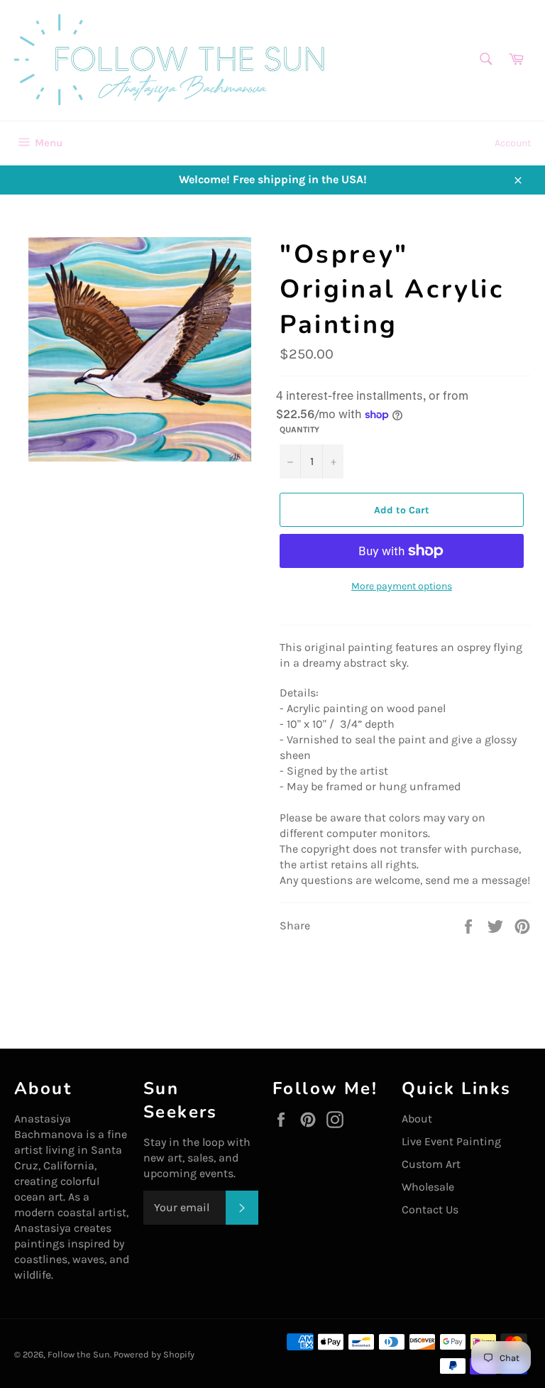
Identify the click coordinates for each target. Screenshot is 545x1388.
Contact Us (430, 1209)
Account (513, 143)
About (417, 1118)
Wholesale (428, 1186)
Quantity (299, 430)
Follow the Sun (79, 1354)
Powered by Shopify (154, 1354)
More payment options (401, 586)
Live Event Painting (451, 1141)
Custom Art (431, 1164)
